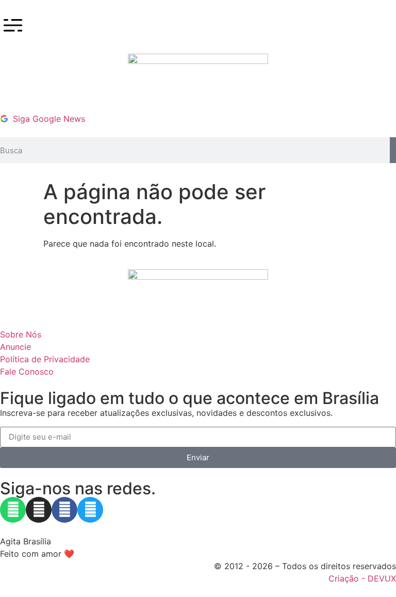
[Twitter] (90, 510)
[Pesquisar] (393, 150)
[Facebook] (64, 510)
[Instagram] (39, 510)
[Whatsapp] (13, 510)
